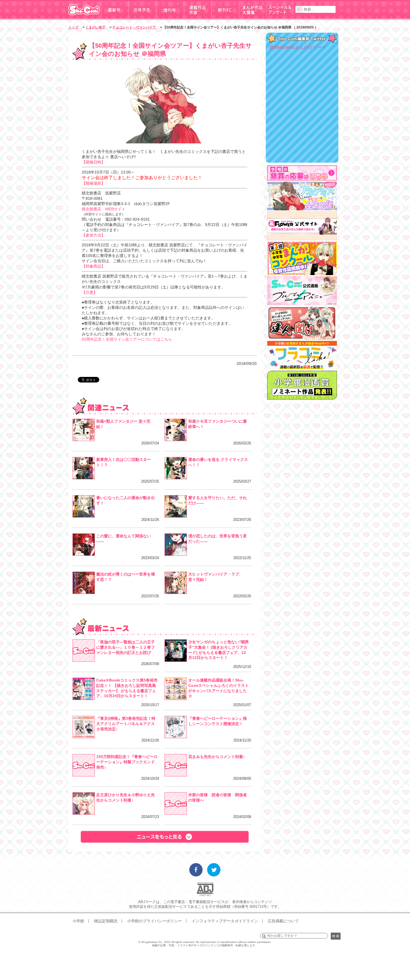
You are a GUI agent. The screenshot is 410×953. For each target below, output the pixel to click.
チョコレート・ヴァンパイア (134, 27)
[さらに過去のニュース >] (165, 837)
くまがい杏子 (95, 27)
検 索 (335, 936)
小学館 (78, 921)
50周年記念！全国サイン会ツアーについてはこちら (127, 339)
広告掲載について (283, 921)
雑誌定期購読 (105, 921)
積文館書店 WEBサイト (104, 209)
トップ (73, 27)
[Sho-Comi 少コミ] (84, 17)
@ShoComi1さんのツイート (297, 47)
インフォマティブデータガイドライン (225, 921)
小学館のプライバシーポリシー (154, 921)
